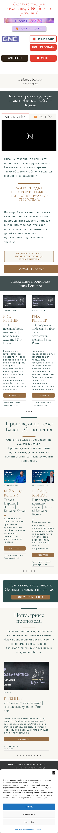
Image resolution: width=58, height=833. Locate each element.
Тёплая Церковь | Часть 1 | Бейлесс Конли (15, 505)
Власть (13, 429)
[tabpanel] (29, 136)
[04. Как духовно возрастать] (43, 296)
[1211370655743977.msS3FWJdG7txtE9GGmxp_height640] (43, 471)
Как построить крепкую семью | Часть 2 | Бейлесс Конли (43, 506)
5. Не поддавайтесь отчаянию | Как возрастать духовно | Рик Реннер (14, 334)
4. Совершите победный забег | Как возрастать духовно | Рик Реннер (43, 334)
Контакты (15, 58)
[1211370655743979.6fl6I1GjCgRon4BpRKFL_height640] (15, 471)
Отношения (38, 429)
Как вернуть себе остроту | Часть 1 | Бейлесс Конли (29, 705)
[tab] (15, 117)
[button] (53, 773)
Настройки (29, 822)
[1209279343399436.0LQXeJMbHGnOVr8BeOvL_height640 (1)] (29, 663)
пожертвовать (43, 47)
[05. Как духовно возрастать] (14, 296)
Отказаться (29, 814)
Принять (29, 806)
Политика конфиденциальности (27, 829)
